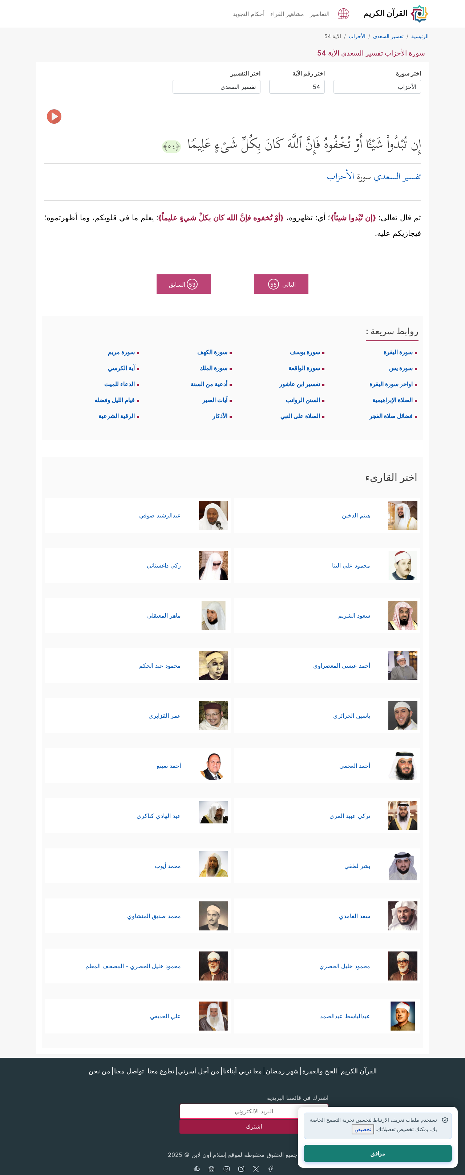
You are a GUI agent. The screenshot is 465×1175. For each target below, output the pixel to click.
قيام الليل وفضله (114, 400)
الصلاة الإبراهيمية (392, 400)
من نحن (99, 1071)
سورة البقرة (398, 352)
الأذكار (220, 415)
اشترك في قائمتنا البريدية (297, 1097)
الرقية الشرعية (116, 415)
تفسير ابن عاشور (299, 384)
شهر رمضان (282, 1071)
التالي (283, 284)
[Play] (54, 116)
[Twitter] (256, 1169)
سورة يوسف (305, 352)
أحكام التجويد (248, 13)
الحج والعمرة (319, 1071)
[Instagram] (241, 1169)
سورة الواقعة (304, 368)
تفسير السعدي (397, 177)
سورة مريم (121, 352)
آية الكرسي (121, 368)
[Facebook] (271, 1169)
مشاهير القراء (287, 13)
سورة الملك (213, 368)
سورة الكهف (212, 352)
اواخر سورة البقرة (391, 384)
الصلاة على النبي (300, 415)
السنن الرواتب (303, 400)
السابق (182, 284)
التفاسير (319, 13)
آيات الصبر (214, 400)
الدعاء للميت (119, 384)
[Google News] (211, 1169)
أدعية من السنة (209, 384)
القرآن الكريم (359, 1071)
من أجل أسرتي (198, 1071)
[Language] (343, 13)
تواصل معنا (129, 1071)
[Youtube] (226, 1169)
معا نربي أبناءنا (242, 1071)
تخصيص (363, 1129)
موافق (378, 1153)
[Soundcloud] (196, 1169)
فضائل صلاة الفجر (391, 415)
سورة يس (401, 368)
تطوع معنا (160, 1071)
